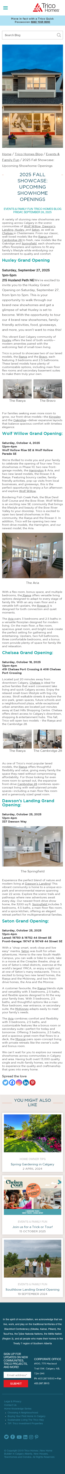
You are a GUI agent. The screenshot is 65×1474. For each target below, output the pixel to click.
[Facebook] (12, 1083)
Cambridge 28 (12, 240)
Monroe (20, 1039)
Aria (11, 618)
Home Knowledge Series (17, 1409)
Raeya (42, 236)
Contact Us (10, 1405)
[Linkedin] (26, 1083)
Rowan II (43, 605)
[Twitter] (5, 1083)
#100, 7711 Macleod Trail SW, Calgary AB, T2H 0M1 (47, 1369)
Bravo (43, 356)
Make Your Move (40, 22)
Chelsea (8, 233)
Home (6, 154)
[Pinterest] (32, 1083)
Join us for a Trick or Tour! (32, 1227)
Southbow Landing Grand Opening (32, 1289)
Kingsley (55, 416)
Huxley (6, 340)
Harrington (36, 470)
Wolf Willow (27, 491)
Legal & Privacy (12, 1402)
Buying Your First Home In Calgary (26, 1416)
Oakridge (19, 420)
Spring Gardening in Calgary (32, 1164)
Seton (36, 229)
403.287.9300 (46, 1378)
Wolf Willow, (33, 226)
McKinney (22, 1009)
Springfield (29, 243)
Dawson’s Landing (37, 883)
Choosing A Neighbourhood (23, 1413)
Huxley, (20, 229)
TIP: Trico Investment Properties (25, 1424)
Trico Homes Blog (29, 154)
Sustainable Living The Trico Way (26, 1420)
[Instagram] (19, 1083)
